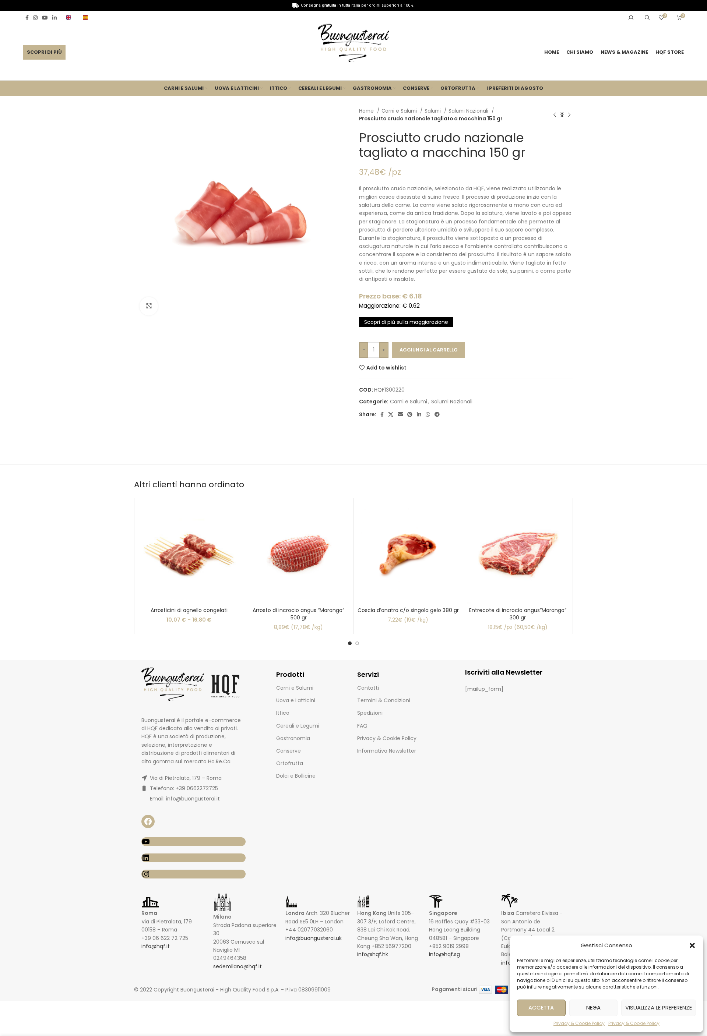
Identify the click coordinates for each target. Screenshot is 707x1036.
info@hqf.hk (372, 954)
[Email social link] (400, 414)
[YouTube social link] (45, 17)
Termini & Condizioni (383, 700)
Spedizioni (370, 713)
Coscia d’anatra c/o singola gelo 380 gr (408, 610)
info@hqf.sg (444, 954)
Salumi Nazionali (469, 110)
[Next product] (569, 115)
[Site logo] (353, 44)
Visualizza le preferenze (658, 1007)
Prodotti (290, 674)
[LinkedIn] (193, 857)
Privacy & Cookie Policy (579, 1023)
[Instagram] (193, 874)
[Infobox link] (70, 17)
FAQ (362, 725)
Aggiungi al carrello (429, 349)
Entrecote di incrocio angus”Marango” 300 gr (517, 614)
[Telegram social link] (437, 414)
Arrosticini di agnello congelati (189, 610)
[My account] (631, 17)
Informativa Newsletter (386, 750)
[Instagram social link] (35, 17)
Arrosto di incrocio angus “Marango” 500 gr (298, 614)
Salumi (433, 110)
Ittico (282, 713)
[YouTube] (193, 841)
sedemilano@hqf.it (237, 966)
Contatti (368, 688)
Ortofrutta (289, 763)
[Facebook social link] (27, 17)
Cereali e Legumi (297, 725)
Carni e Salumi (399, 110)
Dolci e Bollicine (296, 775)
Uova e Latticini (295, 700)
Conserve (288, 750)
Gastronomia (293, 738)
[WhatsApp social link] (427, 414)
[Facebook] (148, 821)
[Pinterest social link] (410, 414)
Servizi (368, 674)
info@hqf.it (155, 946)
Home (367, 110)
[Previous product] (554, 115)
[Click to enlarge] (149, 306)
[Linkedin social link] (54, 17)
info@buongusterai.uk (313, 938)
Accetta (541, 1007)
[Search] (646, 17)
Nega (593, 1007)
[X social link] (390, 414)
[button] (692, 945)
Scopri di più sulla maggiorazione (406, 322)
